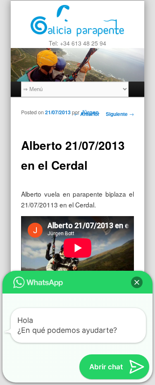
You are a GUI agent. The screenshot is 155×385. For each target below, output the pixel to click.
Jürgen (90, 112)
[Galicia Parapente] (77, 19)
